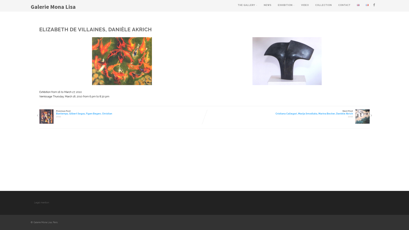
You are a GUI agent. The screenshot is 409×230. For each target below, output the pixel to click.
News (267, 5)
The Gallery (246, 5)
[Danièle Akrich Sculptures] (287, 61)
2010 (58, 116)
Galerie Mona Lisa (53, 6)
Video (305, 5)
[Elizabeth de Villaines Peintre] (122, 61)
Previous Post (84, 112)
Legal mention (41, 202)
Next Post (314, 112)
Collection (323, 5)
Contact (344, 5)
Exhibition (285, 5)
